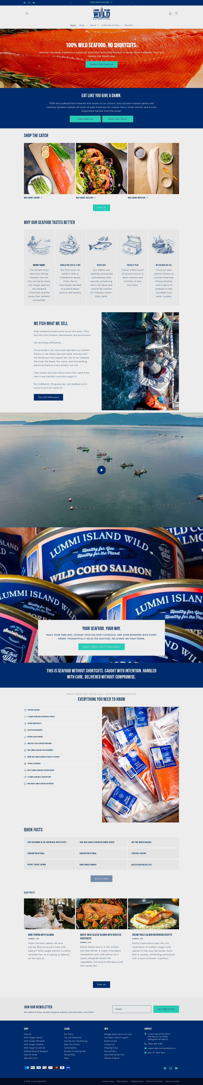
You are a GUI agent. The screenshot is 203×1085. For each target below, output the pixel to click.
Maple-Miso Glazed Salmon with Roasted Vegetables (100, 936)
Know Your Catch (117, 118)
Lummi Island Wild (38, 1081)
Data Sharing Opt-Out (114, 1055)
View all (101, 207)
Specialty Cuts (30, 1058)
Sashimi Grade (30, 1055)
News (66, 1058)
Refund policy (122, 1081)
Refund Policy (110, 1051)
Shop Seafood (85, 118)
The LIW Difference (48, 397)
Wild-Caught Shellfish (84, 198)
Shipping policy (137, 1081)
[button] (27, 13)
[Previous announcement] (71, 2)
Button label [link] (101, 878)
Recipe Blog (69, 1055)
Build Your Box (110, 1041)
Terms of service (172, 1081)
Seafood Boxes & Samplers (36, 1051)
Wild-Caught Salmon (32, 198)
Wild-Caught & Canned (34, 1048)
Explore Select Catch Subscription (101, 646)
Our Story (68, 1034)
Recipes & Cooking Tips (75, 1051)
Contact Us (109, 1044)
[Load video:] (101, 470)
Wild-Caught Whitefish (136, 198)
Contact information (154, 1081)
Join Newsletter (166, 1009)
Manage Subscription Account (118, 1034)
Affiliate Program (111, 1058)
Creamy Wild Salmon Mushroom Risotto (152, 935)
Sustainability (70, 1048)
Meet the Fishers (72, 1044)
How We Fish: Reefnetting (75, 1041)
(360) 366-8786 (155, 1044)
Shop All (27, 1034)
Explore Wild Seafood (101, 64)
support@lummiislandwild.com (161, 1048)
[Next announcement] (132, 2)
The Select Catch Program (116, 1038)
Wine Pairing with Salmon (41, 935)
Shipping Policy (111, 1048)
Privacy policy (108, 1081)
